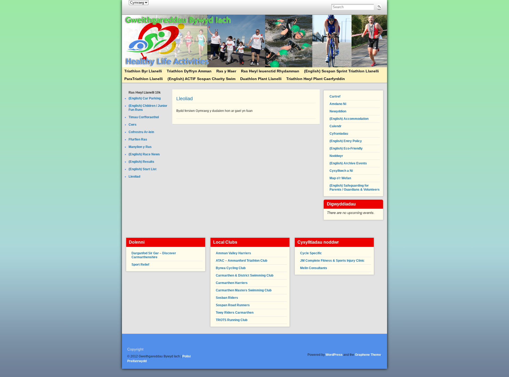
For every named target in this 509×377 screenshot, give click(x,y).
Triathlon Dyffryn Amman (189, 71)
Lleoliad (134, 176)
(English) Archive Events (348, 163)
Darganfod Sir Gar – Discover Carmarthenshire (153, 255)
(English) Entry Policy (346, 141)
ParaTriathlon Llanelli (143, 79)
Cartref (335, 96)
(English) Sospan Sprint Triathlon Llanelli (341, 71)
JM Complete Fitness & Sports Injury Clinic (332, 260)
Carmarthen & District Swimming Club (244, 275)
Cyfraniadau (339, 133)
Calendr (335, 126)
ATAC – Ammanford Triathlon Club (241, 260)
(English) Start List (142, 169)
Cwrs (133, 124)
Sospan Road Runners (233, 305)
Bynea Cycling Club (230, 268)
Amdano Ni (338, 104)
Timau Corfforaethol (144, 117)
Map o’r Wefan (340, 178)
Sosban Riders (227, 298)
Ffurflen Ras (138, 139)
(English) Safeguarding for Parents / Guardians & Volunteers (355, 187)
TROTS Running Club (231, 320)
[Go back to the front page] (254, 41)
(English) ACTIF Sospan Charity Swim (201, 79)
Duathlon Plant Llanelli (261, 79)
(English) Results (141, 162)
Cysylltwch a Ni (341, 171)
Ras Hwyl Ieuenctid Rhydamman (270, 71)
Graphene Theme (368, 355)
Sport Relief (140, 264)
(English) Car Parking (145, 98)
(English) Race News (144, 154)
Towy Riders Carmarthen (234, 312)
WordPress (334, 355)
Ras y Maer (226, 71)
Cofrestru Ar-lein (141, 132)
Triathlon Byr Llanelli (143, 71)
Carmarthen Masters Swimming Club (243, 290)
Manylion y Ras (140, 147)
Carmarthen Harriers (232, 283)
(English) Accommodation (349, 119)
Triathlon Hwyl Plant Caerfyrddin (315, 79)
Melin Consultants (313, 268)
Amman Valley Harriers (233, 253)
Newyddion (338, 111)
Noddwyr (336, 156)
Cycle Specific (311, 253)
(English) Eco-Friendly (346, 148)
